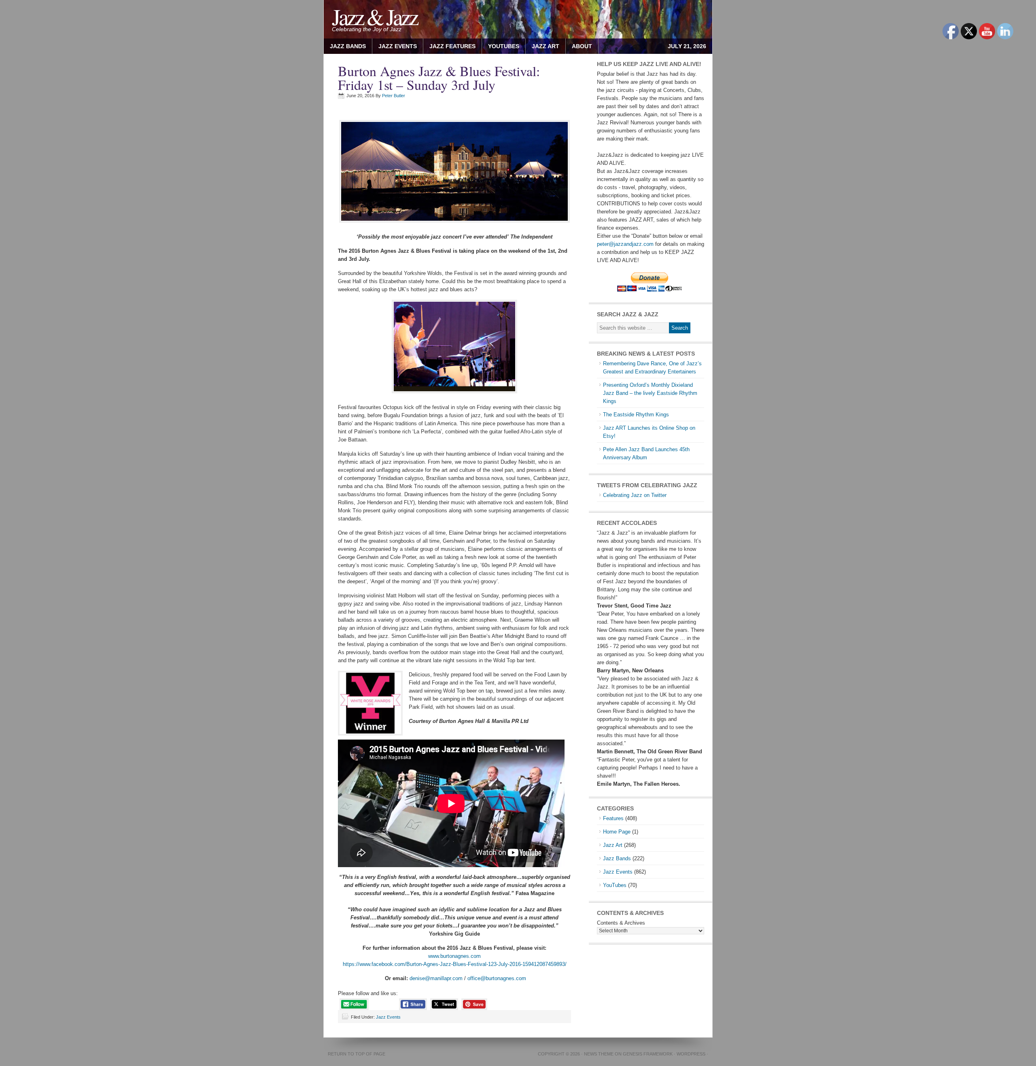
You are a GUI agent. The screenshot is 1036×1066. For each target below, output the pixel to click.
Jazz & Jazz (374, 16)
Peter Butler (393, 95)
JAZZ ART (542, 46)
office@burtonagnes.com (496, 978)
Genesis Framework (648, 1053)
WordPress (691, 1053)
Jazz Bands (348, 46)
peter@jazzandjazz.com (625, 244)
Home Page (617, 832)
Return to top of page (356, 1053)
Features (613, 818)
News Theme (599, 1053)
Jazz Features (452, 46)
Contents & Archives (621, 923)
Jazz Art (612, 845)
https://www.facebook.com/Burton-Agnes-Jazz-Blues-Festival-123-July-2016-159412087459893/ (455, 964)
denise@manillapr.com (436, 978)
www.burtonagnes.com (454, 956)
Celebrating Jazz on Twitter (635, 495)
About (579, 46)
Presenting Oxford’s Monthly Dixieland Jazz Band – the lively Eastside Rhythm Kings (650, 393)
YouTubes (503, 46)
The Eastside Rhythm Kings (636, 414)
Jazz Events (397, 46)
